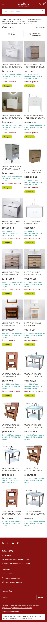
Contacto (6, 569)
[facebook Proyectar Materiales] (8, 543)
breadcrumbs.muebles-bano (13, 23)
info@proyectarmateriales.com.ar (16, 559)
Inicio (4, 19)
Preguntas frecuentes (11, 578)
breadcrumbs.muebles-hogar (26, 21)
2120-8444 (6, 555)
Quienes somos (8, 574)
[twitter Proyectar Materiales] (18, 543)
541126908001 (8, 551)
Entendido (29, 618)
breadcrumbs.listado (15, 19)
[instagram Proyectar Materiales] (3, 543)
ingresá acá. (6, 608)
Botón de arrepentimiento (22, 608)
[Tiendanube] (11, 612)
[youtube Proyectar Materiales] (13, 543)
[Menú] (3, 4)
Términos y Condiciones (12, 582)
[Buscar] (43, 11)
